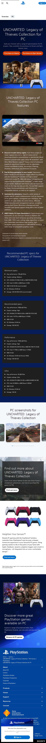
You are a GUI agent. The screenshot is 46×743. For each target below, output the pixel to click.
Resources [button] (6, 701)
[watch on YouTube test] (39, 143)
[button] (11, 53)
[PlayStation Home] (23, 3)
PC (13, 16)
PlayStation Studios (8, 675)
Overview (5, 16)
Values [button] (5, 692)
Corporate (6, 680)
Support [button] (6, 697)
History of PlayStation (9, 683)
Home (5, 657)
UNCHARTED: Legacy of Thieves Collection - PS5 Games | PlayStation (20, 660)
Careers (5, 673)
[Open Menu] (2, 3)
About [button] (5, 667)
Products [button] (6, 688)
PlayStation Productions (10, 678)
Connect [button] (6, 706)
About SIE (6, 670)
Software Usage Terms (38, 735)
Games (11, 657)
